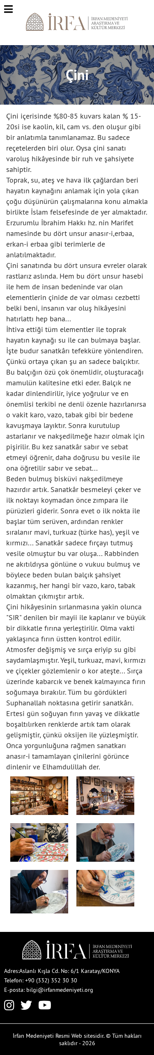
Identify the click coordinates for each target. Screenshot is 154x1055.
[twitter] (26, 1007)
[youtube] (44, 1007)
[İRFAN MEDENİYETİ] (77, 29)
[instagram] (9, 1007)
